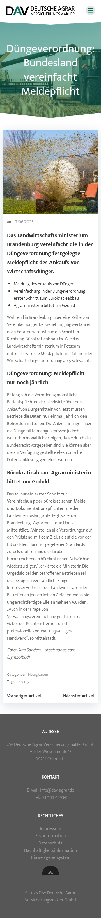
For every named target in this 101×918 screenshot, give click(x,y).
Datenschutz (50, 843)
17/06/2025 (23, 221)
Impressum (50, 829)
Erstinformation (50, 836)
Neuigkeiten (38, 675)
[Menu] (90, 10)
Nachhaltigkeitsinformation (50, 850)
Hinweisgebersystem (50, 857)
